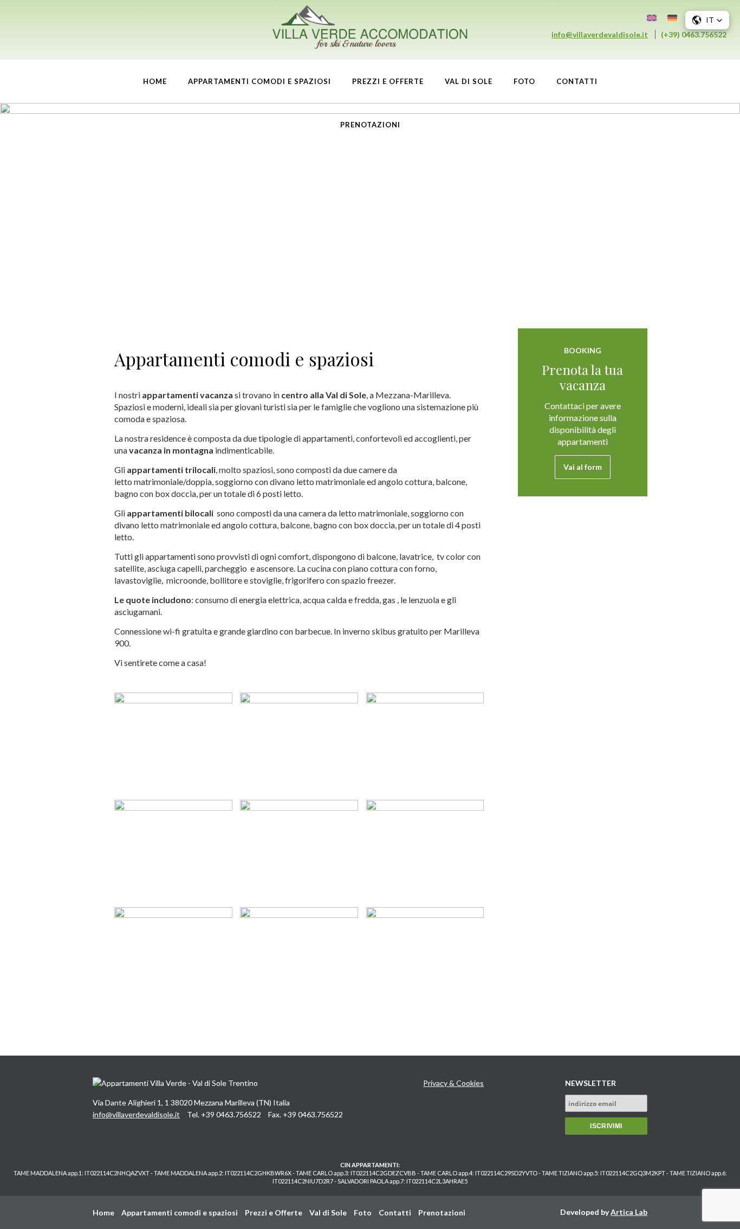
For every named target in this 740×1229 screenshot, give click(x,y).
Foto (524, 81)
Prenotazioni (370, 124)
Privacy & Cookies (453, 1083)
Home (155, 81)
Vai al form (582, 466)
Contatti (577, 81)
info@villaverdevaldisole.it (599, 34)
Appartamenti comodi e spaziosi (259, 81)
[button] (707, 20)
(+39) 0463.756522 (693, 34)
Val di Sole (468, 81)
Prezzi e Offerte (388, 81)
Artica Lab (629, 1212)
